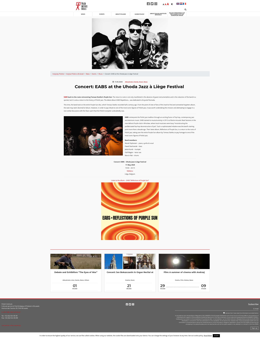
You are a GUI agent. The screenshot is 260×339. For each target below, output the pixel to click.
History (186, 280)
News (83, 14)
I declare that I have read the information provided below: (241, 313)
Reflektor (130, 171)
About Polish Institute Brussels (158, 14)
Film (181, 280)
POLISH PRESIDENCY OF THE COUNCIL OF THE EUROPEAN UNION (177, 14)
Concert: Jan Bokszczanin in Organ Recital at (130, 272)
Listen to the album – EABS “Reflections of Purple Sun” (130, 180)
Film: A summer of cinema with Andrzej (184, 272)
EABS (65, 97)
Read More (208, 336)
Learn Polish (139, 14)
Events (101, 14)
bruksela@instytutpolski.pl (11, 312)
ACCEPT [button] (216, 336)
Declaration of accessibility (11, 325)
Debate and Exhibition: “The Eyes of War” (75, 272)
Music (141, 82)
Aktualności (129, 82)
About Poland (120, 14)
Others (86, 280)
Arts (72, 280)
